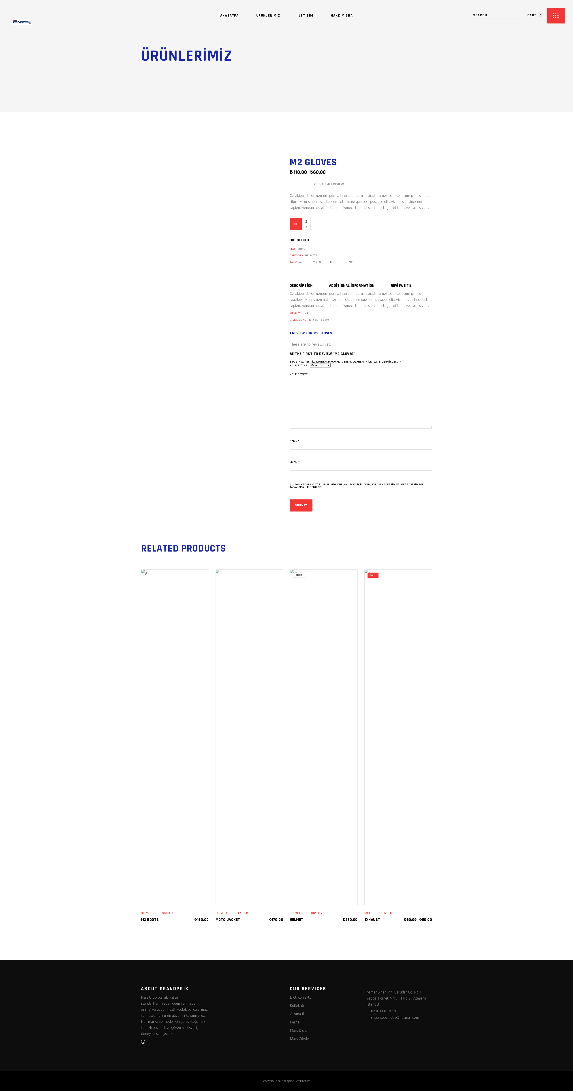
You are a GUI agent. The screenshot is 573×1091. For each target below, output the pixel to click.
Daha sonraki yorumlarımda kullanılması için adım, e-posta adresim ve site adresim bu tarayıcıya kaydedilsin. (356, 486)
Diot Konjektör (301, 997)
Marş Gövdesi (300, 1039)
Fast (301, 262)
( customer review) (329, 184)
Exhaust (372, 919)
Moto (317, 262)
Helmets (311, 255)
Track (349, 262)
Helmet (296, 919)
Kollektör (297, 1006)
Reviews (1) (401, 286)
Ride (333, 262)
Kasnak (295, 1022)
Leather (242, 913)
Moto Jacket (228, 919)
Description (301, 286)
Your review (300, 374)
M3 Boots (150, 919)
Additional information (351, 286)
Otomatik (297, 1014)
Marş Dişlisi (299, 1030)
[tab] (309, 286)
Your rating (300, 365)
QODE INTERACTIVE (298, 1081)
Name (294, 441)
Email (295, 462)
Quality (168, 913)
